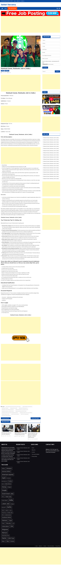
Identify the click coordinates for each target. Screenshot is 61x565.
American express (7, 474)
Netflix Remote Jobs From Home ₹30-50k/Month (6, 433)
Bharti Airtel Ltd (4, 481)
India (2, 70)
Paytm (11, 510)
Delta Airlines (8, 483)
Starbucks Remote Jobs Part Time (8, 411)
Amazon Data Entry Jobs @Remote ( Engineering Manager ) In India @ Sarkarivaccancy (32, 435)
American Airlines (6, 471)
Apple (4, 478)
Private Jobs (10, 512)
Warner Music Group (5, 535)
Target (10, 520)
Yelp (7, 541)
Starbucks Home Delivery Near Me (8, 409)
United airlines (5, 526)
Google (4, 490)
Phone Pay (4, 512)
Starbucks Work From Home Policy (26, 412)
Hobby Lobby (8, 496)
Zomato (12, 541)
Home (5, 8)
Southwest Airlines (6, 517)
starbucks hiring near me (23, 408)
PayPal (7, 510)
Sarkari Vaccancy (8, 4)
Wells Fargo (11, 538)
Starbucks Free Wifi (13, 408)
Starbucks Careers (5, 408)
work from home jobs (15, 414)
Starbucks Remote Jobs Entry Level (22, 409)
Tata (3, 523)
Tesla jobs (8, 523)
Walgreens (5, 529)
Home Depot (4, 500)
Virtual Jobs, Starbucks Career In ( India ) (36, 418)
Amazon (9, 468)
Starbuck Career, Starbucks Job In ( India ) (51, 137)
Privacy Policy (34, 456)
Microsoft (3, 507)
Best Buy (8, 478)
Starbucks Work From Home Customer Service (10, 412)
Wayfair (4, 538)
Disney (4, 487)
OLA (3, 510)
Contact (33, 452)
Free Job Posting (12, 8)
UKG (13, 523)
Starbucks (7, 70)
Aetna (3, 468)
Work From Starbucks (24, 414)
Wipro (3, 541)
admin (10, 72)
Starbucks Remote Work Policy (21, 411)
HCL (3, 496)
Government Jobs (7, 494)
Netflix (9, 507)
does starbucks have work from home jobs (13, 406)
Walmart (4, 532)
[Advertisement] (30, 24)
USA (12, 526)
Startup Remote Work (5, 414)
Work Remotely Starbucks (6, 415)
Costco (10, 481)
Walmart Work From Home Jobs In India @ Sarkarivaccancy (21, 434)
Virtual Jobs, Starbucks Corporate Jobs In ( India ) (6, 418)
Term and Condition (35, 454)
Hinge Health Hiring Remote (27, 406)
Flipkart (9, 487)
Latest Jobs (6, 504)
